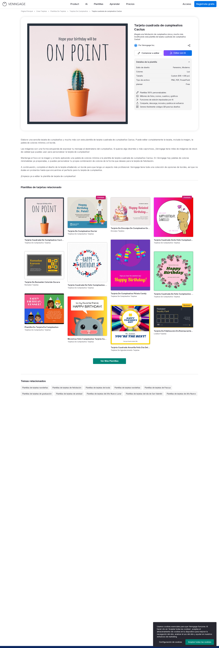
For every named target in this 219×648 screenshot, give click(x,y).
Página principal (27, 11)
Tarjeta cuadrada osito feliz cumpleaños (173, 240)
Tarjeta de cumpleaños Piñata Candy (128, 293)
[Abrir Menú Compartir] (189, 45)
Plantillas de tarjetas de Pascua (158, 388)
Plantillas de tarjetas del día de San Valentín (144, 394)
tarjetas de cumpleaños (79, 11)
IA (86, 4)
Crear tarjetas (41, 11)
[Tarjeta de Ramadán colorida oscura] (44, 265)
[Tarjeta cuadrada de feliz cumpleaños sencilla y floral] (87, 262)
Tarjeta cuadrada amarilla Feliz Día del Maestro (130, 347)
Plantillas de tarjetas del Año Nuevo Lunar (104, 394)
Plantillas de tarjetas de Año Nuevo (181, 394)
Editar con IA (180, 53)
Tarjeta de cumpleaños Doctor (82, 231)
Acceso (187, 4)
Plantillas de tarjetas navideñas (35, 388)
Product (74, 4)
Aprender (115, 4)
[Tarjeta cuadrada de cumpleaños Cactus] (44, 217)
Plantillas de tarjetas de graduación (37, 394)
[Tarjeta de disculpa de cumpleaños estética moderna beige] (130, 211)
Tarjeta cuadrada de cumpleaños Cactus (44, 240)
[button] (148, 53)
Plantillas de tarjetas (58, 11)
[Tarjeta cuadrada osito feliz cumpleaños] (173, 217)
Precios (130, 4)
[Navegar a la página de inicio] (14, 4)
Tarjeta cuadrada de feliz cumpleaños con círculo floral (173, 294)
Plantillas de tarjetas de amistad (69, 394)
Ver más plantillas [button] (109, 361)
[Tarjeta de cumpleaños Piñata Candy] (130, 265)
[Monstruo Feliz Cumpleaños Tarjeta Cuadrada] (87, 316)
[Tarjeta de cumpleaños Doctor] (87, 213)
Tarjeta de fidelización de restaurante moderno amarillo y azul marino (173, 331)
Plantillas (98, 4)
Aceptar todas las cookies (199, 642)
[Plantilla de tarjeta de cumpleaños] (44, 309)
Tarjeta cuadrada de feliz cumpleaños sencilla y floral (87, 285)
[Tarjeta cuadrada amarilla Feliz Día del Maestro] (130, 324)
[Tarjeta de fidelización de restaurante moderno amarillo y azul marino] (173, 316)
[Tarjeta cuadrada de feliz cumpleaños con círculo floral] (173, 271)
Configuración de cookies (170, 642)
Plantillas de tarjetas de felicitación (66, 388)
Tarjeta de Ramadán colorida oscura (42, 282)
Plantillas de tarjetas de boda (98, 388)
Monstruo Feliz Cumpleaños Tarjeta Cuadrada (87, 339)
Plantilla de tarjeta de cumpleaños (41, 327)
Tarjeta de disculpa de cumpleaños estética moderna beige (130, 228)
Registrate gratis (205, 4)
